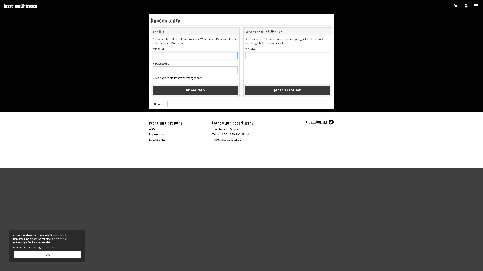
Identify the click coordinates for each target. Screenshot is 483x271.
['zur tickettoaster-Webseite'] (320, 121)
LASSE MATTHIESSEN (21, 5)
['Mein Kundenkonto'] (466, 5)
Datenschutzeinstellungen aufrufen (34, 247)
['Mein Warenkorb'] (455, 5)
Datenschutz (157, 139)
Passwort (161, 63)
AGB (152, 129)
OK (48, 254)
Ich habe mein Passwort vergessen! (178, 78)
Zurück (160, 104)
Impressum (156, 134)
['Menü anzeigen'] (476, 5)
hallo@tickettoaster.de (226, 139)
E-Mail (158, 49)
